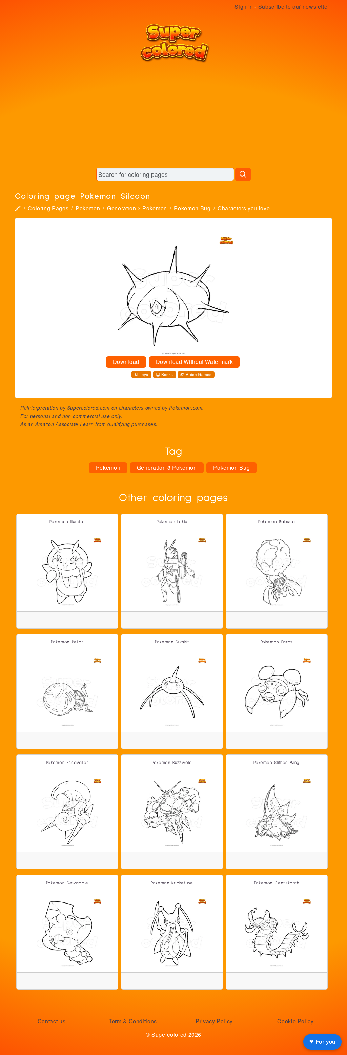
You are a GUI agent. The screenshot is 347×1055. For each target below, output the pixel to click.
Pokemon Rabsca (276, 522)
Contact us (51, 1021)
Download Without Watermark (194, 362)
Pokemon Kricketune (172, 883)
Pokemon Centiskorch (276, 883)
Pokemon (88, 208)
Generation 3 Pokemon (137, 208)
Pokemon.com (185, 407)
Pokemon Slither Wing (276, 762)
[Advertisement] (173, 115)
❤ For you (322, 1042)
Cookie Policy (295, 1021)
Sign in (243, 6)
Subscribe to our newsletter (293, 6)
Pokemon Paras (277, 642)
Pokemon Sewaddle (67, 883)
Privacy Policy (214, 1021)
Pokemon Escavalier (67, 762)
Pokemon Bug (192, 208)
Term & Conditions (133, 1021)
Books (167, 374)
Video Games (198, 374)
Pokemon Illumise (67, 522)
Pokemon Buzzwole (172, 762)
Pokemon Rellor (67, 642)
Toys (144, 374)
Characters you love (244, 208)
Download (126, 362)
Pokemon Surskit (172, 642)
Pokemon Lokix (172, 522)
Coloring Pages (48, 208)
